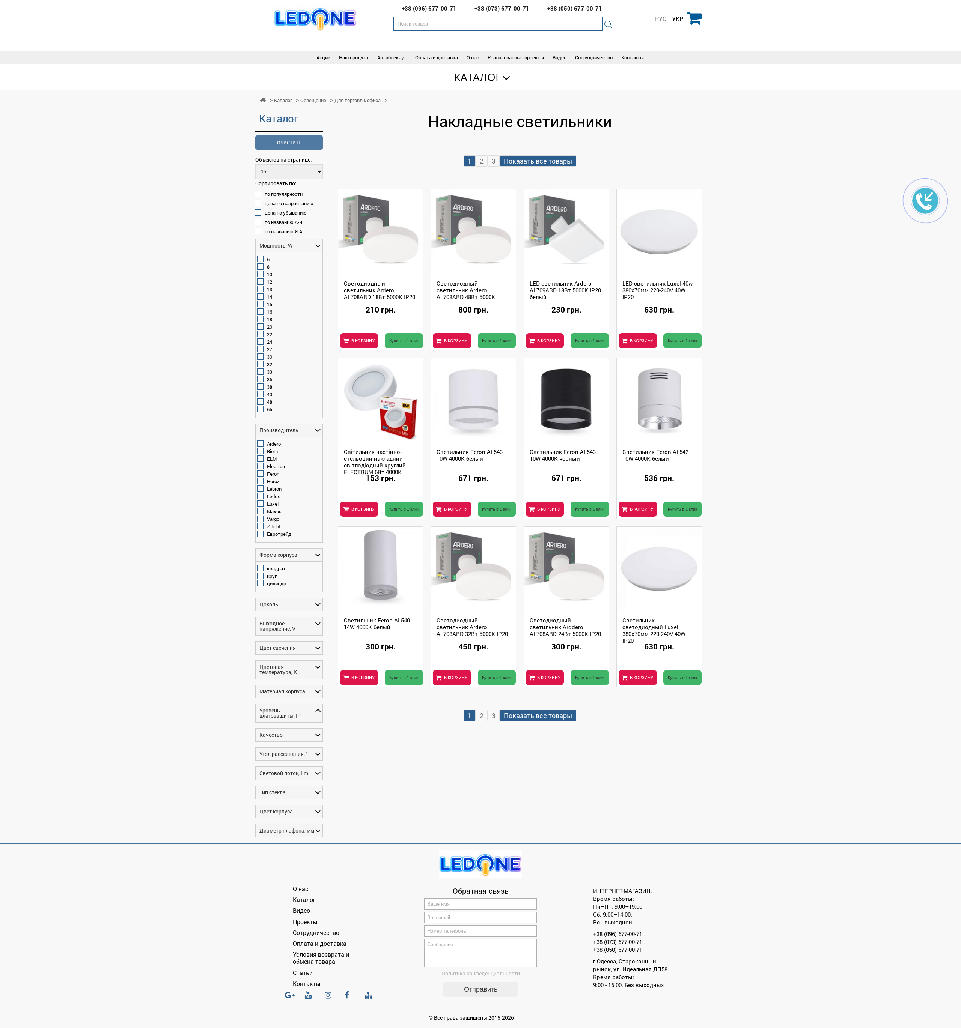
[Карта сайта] (370, 995)
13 (269, 289)
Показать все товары (538, 160)
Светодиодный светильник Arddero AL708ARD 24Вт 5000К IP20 (565, 626)
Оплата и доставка (436, 57)
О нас (473, 57)
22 (269, 334)
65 (269, 409)
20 (269, 327)
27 (269, 349)
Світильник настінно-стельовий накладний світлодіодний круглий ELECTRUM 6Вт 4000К (375, 461)
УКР (677, 19)
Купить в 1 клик (404, 340)
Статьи (303, 973)
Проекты (305, 922)
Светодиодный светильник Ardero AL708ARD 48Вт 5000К (466, 290)
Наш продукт (354, 57)
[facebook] (350, 998)
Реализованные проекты (516, 57)
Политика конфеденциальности (480, 973)
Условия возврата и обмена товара (321, 957)
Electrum (276, 466)
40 (269, 394)
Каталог (477, 77)
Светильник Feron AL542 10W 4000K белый (655, 455)
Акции (323, 57)
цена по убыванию (286, 213)
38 (269, 387)
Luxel (273, 504)
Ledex (273, 496)
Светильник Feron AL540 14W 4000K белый (377, 623)
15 (269, 304)
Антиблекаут (392, 57)
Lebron (274, 489)
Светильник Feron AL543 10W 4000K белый (470, 455)
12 (269, 282)
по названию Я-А (283, 231)
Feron (273, 474)
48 (269, 402)
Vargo (273, 519)
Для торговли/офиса (357, 100)
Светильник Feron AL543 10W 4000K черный (563, 455)
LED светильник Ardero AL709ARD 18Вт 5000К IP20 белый (565, 290)
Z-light (274, 526)
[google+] (290, 998)
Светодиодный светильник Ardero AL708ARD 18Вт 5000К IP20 (379, 290)
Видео (559, 57)
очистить (289, 142)
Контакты (632, 57)
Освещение (313, 100)
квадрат (276, 568)
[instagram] (330, 998)
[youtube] (310, 998)
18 (269, 319)
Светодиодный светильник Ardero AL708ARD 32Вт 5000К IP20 (472, 626)
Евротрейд (279, 534)
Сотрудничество (594, 57)
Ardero (274, 444)
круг (272, 576)
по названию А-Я (283, 222)
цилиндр (276, 583)
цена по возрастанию (289, 203)
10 (269, 274)
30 (269, 357)
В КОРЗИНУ (363, 340)
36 (269, 379)
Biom (272, 451)
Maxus (274, 511)
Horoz (273, 481)
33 (269, 372)
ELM (272, 459)
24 (269, 342)
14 (269, 297)
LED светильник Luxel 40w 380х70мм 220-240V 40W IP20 (657, 290)
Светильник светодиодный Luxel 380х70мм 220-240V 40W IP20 (653, 629)
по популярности (284, 194)
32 (269, 364)
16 (269, 312)
